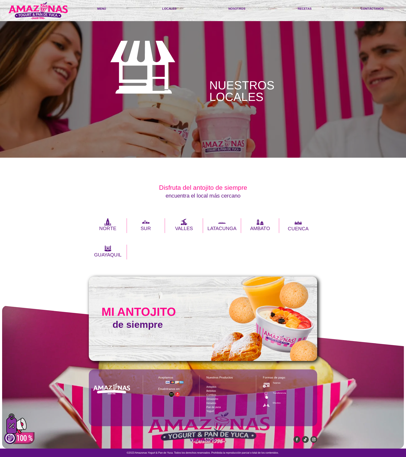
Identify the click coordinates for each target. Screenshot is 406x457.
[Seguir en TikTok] (305, 439)
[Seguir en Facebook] (297, 439)
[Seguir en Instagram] (313, 439)
